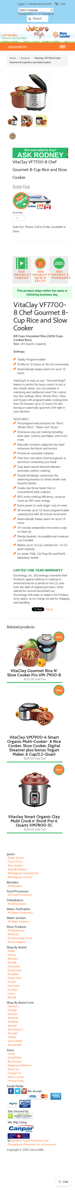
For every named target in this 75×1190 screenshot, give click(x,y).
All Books (13, 934)
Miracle (12, 997)
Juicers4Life (17, 46)
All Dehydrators (17, 903)
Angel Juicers (16, 857)
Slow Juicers (15, 865)
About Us (13, 1069)
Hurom (12, 981)
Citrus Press (15, 861)
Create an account (40, 4)
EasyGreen (14, 970)
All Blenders (15, 885)
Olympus (13, 1006)
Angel (11, 950)
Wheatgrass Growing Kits (23, 873)
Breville (12, 962)
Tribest (12, 1037)
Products (25, 58)
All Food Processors (20, 894)
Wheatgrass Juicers (20, 877)
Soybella (13, 1021)
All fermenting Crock (20, 938)
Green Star (14, 977)
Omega (12, 1010)
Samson (13, 1013)
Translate (48, 14)
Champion (14, 966)
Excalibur (13, 974)
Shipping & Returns (19, 1065)
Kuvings (12, 989)
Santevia (13, 1017)
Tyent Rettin (15, 1041)
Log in (21, 4)
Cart (62, 4)
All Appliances (16, 930)
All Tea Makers (17, 942)
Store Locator (16, 1076)
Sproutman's (15, 1029)
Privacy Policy (16, 1080)
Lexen (11, 993)
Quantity (17, 212)
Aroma (12, 954)
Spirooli (12, 1025)
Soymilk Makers (17, 869)
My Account (15, 1061)
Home (11, 1053)
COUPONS (14, 1057)
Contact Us (14, 1073)
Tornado (13, 1033)
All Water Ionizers (18, 921)
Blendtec (13, 958)
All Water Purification (20, 912)
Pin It (49, 609)
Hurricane (14, 985)
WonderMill (14, 1044)
